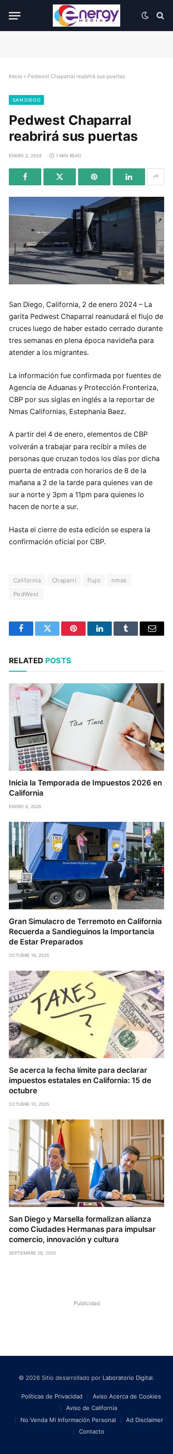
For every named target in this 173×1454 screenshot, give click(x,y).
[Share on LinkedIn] (129, 176)
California (27, 580)
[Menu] (14, 16)
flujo (93, 580)
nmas (119, 580)
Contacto (91, 1431)
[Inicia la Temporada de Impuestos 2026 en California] (86, 727)
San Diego (26, 100)
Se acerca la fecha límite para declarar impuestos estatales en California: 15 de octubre (80, 1080)
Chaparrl (64, 580)
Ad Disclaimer (144, 1419)
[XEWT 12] (86, 15)
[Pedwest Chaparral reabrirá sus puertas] (86, 240)
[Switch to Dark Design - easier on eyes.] (145, 16)
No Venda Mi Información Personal (68, 1419)
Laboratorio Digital (127, 1377)
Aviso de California (91, 1407)
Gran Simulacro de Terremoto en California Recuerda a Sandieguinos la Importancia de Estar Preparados (85, 931)
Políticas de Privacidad (52, 1396)
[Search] (159, 16)
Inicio (15, 76)
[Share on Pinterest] (94, 176)
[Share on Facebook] (25, 176)
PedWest (26, 594)
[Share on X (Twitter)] (59, 176)
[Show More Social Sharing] (155, 176)
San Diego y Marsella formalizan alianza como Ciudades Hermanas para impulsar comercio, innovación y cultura (82, 1229)
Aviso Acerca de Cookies (127, 1396)
